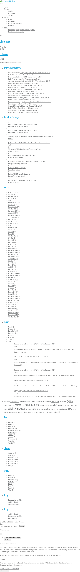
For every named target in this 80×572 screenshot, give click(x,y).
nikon (5, 409)
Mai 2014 (11, 286)
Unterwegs (11, 13)
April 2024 (11, 200)
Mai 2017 (11, 234)
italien (27, 404)
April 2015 (11, 267)
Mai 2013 (11, 306)
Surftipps (11, 433)
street (6, 412)
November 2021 (13, 203)
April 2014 (11, 288)
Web (21, 157)
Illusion (10, 329)
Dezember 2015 (13, 250)
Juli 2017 (10, 230)
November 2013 (13, 298)
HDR (13, 405)
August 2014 (12, 279)
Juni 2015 (11, 263)
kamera (35, 405)
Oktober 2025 (12, 196)
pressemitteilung (44, 409)
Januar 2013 (11, 311)
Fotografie (11, 164)
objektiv (12, 409)
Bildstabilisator (25, 401)
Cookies (7, 540)
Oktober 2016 (12, 236)
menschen (71, 405)
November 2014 (13, 275)
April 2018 (11, 225)
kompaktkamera (44, 405)
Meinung (17, 157)
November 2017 (13, 227)
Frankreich (63, 401)
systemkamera (13, 412)
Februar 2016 (12, 248)
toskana (29, 412)
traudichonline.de (13, 504)
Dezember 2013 (13, 296)
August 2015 (12, 259)
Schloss (57, 409)
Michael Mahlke (13, 98)
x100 (47, 412)
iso (23, 405)
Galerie (10, 424)
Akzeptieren (4, 571)
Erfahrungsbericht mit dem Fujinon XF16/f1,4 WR (27, 106)
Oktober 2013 (12, 300)
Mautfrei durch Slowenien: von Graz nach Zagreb (22, 130)
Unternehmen (12, 463)
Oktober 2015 (12, 254)
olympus (21, 408)
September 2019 (13, 217)
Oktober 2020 (12, 209)
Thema (7, 448)
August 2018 (12, 223)
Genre (6, 322)
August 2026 (12, 192)
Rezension (24, 164)
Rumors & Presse (13, 431)
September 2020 (13, 211)
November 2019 (13, 215)
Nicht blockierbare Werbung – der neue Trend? (21, 155)
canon (38, 402)
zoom (51, 412)
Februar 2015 (12, 271)
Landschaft (11, 170)
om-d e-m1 (28, 409)
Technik (10, 145)
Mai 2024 (11, 198)
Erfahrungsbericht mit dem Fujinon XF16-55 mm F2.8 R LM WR (26, 161)
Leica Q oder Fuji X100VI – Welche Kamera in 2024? (35, 73)
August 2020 (12, 213)
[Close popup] (1, 534)
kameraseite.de (13, 518)
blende (33, 401)
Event (10, 327)
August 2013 (12, 302)
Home (6, 7)
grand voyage (7, 405)
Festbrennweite (46, 401)
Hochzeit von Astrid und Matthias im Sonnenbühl (36, 102)
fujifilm (70, 401)
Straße (19, 126)
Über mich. (11, 26)
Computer (11, 151)
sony (70, 408)
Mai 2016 (11, 242)
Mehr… (6, 28)
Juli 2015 (10, 261)
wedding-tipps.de (13, 502)
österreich (57, 412)
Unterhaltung (12, 461)
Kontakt (6, 17)
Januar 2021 (11, 205)
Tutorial (10, 437)
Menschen (11, 333)
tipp (25, 412)
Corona (10, 455)
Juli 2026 (10, 194)
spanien (74, 409)
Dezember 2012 (13, 313)
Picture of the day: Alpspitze (17, 168)
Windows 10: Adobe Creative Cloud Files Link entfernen (24, 149)
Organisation (12, 459)
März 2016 (11, 246)
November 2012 (13, 315)
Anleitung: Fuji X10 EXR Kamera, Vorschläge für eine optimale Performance (30, 137)
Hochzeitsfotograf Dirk (15, 500)
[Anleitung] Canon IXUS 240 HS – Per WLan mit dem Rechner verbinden (29, 143)
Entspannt (4, 54)
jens (9, 106)
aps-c (8, 401)
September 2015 (13, 257)
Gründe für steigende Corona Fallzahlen (25, 110)
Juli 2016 (10, 238)
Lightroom (61, 405)
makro (67, 405)
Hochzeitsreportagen (21, 30)
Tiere (9, 341)
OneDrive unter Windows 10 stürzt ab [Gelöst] (22, 180)
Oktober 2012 (12, 317)
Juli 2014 (10, 281)
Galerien (10, 11)
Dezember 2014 (13, 273)
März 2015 (11, 269)
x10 (44, 412)
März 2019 (11, 219)
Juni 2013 (11, 304)
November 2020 (13, 207)
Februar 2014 (12, 292)
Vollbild (10, 15)
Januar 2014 (11, 294)
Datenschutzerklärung (15, 23)
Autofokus (14, 401)
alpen (5, 401)
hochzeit (18, 404)
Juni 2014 (11, 284)
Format (7, 417)
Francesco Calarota (14, 102)
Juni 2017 (11, 232)
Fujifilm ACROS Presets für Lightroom (19, 174)
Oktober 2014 (12, 277)
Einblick (10, 126)
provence (53, 409)
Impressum (11, 21)
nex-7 (75, 405)
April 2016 (11, 244)
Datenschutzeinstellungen (13, 537)
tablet (19, 412)
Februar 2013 (12, 308)
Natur (10, 335)
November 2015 (13, 252)
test (22, 412)
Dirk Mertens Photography (16, 32)
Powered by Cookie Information (9, 569)
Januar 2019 (11, 221)
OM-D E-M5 (35, 409)
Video (33, 412)
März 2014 (11, 290)
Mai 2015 (11, 265)
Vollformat (39, 412)
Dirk (15, 357)
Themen (6, 9)
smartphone (63, 409)
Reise (14, 126)
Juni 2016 (11, 240)
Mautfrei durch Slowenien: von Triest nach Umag (22, 124)
